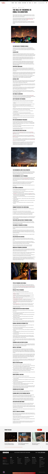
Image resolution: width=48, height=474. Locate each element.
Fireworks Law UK (19, 462)
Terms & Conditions (12, 462)
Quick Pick (35, 2)
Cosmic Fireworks (34, 463)
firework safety (32, 95)
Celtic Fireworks (33, 462)
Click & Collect (11, 461)
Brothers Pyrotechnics (34, 461)
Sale (32, 2)
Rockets (25, 464)
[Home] (3, 3)
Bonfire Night (31, 135)
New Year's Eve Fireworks (42, 462)
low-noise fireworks (26, 178)
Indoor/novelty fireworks (16, 303)
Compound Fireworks (27, 461)
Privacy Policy (11, 463)
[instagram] (8, 452)
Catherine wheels (15, 300)
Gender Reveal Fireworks (42, 463)
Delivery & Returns (12, 460)
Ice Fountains (19, 2)
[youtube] (6, 452)
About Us (11, 458)
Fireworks (13, 2)
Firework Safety (19, 459)
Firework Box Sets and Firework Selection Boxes (27, 459)
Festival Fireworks (41, 461)
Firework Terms (19, 461)
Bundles (16, 2)
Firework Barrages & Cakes (27, 460)
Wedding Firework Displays (42, 458)
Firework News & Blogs (19, 463)
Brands (30, 2)
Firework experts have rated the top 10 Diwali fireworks (26, 286)
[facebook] (5, 452)
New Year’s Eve (15, 136)
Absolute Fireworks (34, 458)
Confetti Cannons (24, 2)
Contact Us (11, 459)
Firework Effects (19, 460)
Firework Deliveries (19, 458)
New (27, 2)
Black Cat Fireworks (34, 459)
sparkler (30, 193)
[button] (40, 447)
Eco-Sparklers (15, 193)
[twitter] (3, 452)
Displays (25, 463)
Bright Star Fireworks (34, 460)
